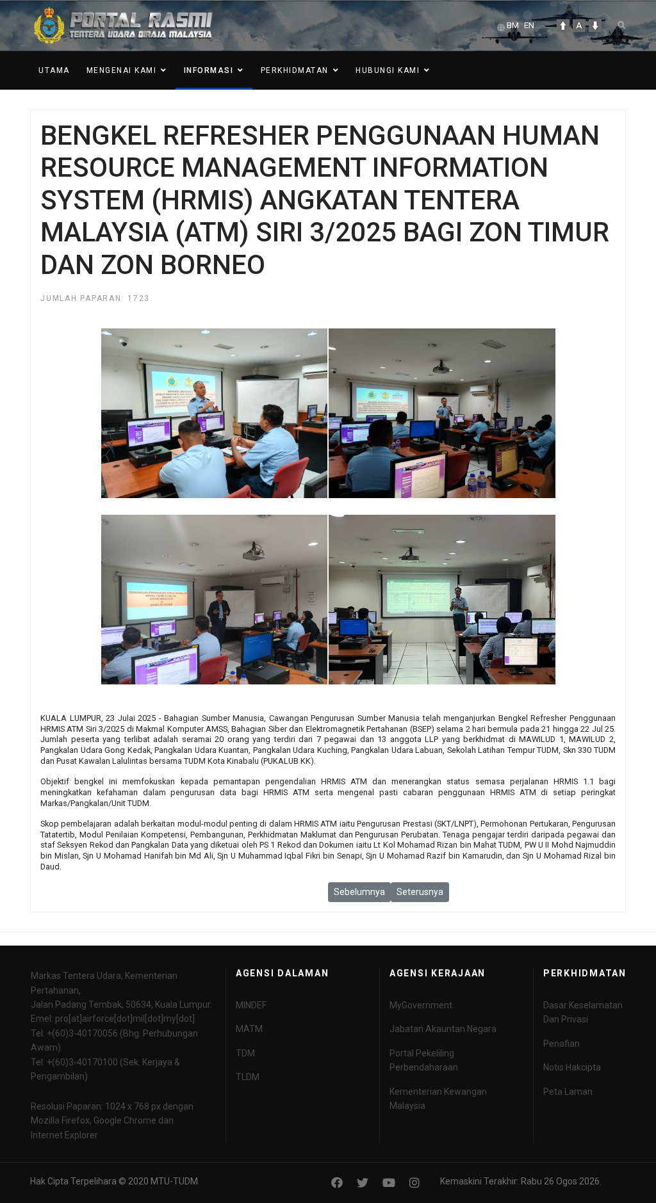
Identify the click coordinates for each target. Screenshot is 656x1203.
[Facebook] (337, 1183)
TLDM (247, 1077)
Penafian (561, 1043)
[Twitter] (362, 1183)
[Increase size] (563, 25)
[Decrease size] (595, 25)
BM (513, 25)
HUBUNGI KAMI (388, 70)
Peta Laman (568, 1091)
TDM (245, 1053)
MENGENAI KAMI (121, 70)
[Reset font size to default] (579, 25)
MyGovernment (421, 1005)
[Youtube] (388, 1183)
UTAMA (54, 70)
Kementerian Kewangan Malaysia (438, 1098)
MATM (249, 1029)
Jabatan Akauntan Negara (443, 1029)
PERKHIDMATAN (295, 70)
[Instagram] (414, 1183)
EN (529, 25)
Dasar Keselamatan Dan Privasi (583, 1012)
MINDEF (251, 1005)
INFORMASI (209, 70)
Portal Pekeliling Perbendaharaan (424, 1060)
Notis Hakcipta (572, 1067)
